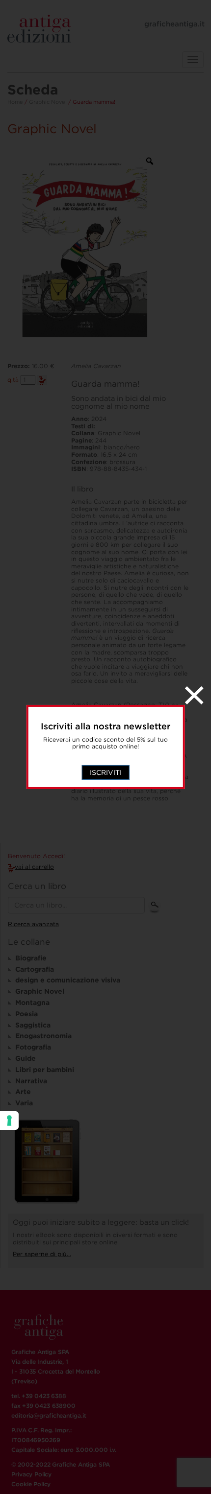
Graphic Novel (48, 101)
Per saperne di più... (42, 1254)
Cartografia (34, 969)
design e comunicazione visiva (67, 980)
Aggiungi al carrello (42, 380)
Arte (23, 1092)
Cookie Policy (31, 1484)
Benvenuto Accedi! (36, 856)
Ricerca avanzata (33, 924)
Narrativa (31, 1081)
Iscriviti (106, 772)
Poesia (26, 1014)
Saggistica (33, 1025)
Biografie (31, 958)
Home (15, 101)
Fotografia (33, 1047)
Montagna (32, 1002)
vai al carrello (34, 866)
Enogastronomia (43, 1036)
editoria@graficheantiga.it (48, 1415)
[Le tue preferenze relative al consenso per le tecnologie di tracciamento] (9, 1120)
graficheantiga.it (174, 24)
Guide (25, 1058)
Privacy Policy (31, 1474)
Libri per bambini (44, 1070)
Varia (24, 1103)
